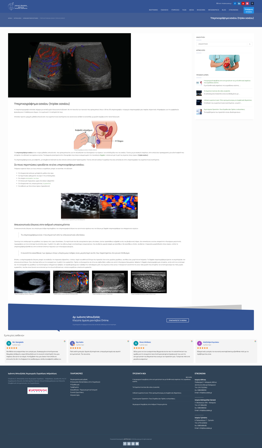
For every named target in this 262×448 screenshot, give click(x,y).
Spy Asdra (79, 342)
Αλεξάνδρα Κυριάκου (211, 342)
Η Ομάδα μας (74, 384)
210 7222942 (202, 387)
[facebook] (235, 3)
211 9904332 (202, 405)
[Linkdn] (239, 3)
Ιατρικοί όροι (75, 395)
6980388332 (202, 390)
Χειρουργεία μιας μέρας (79, 379)
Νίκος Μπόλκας (145, 342)
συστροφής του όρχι (32, 178)
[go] (249, 44)
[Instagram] (247, 3)
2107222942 (249, 10)
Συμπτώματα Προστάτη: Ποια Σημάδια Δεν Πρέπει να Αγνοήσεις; (224, 109)
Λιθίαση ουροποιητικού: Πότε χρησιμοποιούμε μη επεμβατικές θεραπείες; (228, 100)
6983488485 (202, 425)
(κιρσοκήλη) (47, 183)
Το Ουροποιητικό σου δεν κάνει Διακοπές (217, 91)
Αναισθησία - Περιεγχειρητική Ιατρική (83, 390)
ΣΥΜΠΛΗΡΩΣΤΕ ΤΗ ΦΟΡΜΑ (178, 320)
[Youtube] (243, 3)
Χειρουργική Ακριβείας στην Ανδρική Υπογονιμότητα (150, 404)
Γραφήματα (74, 387)
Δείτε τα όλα (189, 377)
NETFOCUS (127, 439)
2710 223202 (202, 423)
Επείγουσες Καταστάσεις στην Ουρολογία (85, 382)
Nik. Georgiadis (17, 342)
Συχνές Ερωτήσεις (77, 392)
